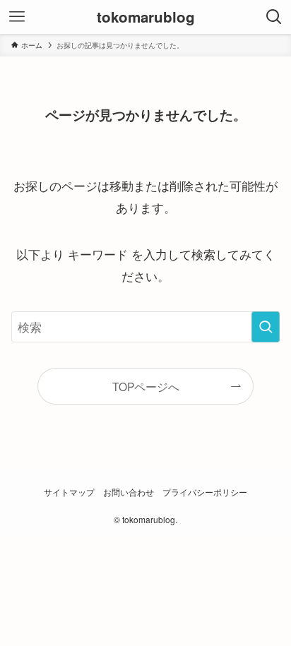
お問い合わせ (128, 492)
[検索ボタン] (274, 17)
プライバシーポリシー (204, 492)
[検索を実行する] (265, 327)
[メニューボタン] (17, 17)
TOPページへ (145, 386)
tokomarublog (146, 17)
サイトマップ (69, 492)
